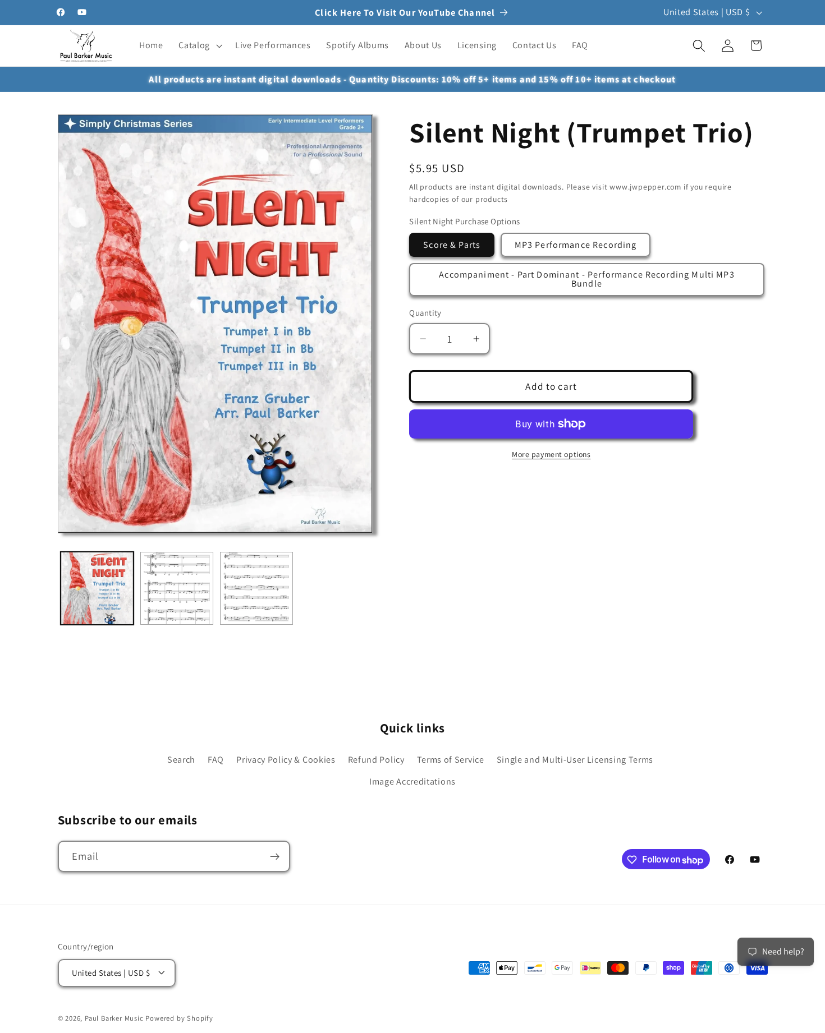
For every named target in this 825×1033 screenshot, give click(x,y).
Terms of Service (450, 759)
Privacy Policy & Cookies (286, 759)
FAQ (216, 759)
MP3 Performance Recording (576, 245)
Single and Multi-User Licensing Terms (575, 759)
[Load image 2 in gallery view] (176, 588)
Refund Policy (376, 759)
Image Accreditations (412, 781)
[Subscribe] (274, 857)
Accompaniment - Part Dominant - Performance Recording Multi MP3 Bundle (586, 279)
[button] (199, 46)
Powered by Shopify (179, 1018)
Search (181, 759)
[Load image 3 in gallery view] (256, 588)
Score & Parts (451, 245)
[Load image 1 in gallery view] (97, 588)
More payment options (551, 454)
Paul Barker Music (115, 1018)
